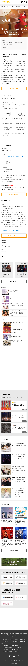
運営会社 (15, 660)
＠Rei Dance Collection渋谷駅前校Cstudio (11, 157)
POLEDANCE (6, 246)
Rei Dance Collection (14, 235)
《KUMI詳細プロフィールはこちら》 (10, 230)
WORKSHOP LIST (14, 551)
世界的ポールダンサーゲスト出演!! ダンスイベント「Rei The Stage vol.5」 (17, 305)
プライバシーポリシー (9, 660)
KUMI (10, 246)
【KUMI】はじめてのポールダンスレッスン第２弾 (17, 291)
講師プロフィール (6, 47)
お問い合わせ (20, 660)
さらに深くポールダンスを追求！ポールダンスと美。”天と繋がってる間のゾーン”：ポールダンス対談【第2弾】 (17, 313)
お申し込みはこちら (13, 88)
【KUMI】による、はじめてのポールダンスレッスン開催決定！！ (13, 42)
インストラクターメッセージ (7, 44)
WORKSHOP (4, 242)
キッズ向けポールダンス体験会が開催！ (17, 298)
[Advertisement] (12, 358)
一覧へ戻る (15, 281)
